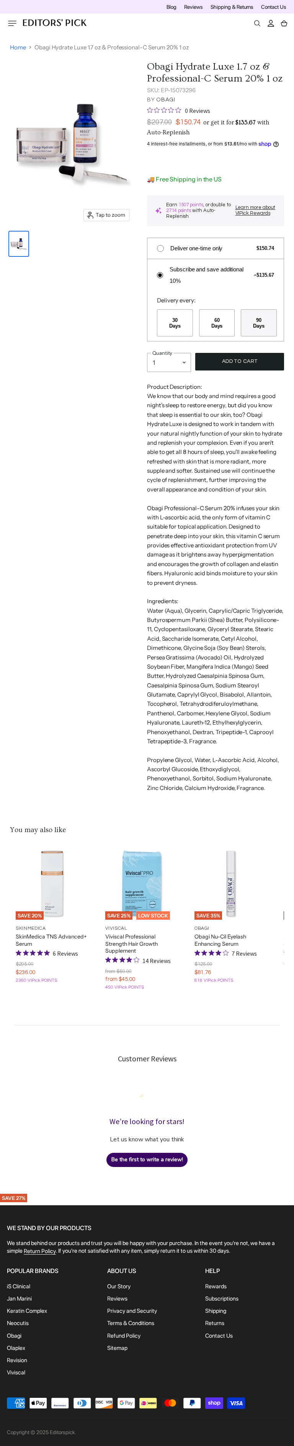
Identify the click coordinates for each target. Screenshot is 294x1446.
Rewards (216, 1286)
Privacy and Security (132, 1310)
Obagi (165, 100)
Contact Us (273, 7)
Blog (171, 7)
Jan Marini (19, 1298)
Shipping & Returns (232, 7)
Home (18, 47)
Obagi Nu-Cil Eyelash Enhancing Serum (220, 940)
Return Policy (40, 1251)
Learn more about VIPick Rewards (255, 210)
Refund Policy (123, 1335)
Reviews (193, 7)
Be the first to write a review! (147, 1159)
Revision (17, 1360)
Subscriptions (221, 1298)
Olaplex (16, 1348)
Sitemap (117, 1348)
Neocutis (18, 1323)
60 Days (217, 323)
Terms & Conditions (130, 1323)
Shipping (215, 1310)
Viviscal (16, 1372)
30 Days (175, 323)
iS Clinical (18, 1286)
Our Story (119, 1286)
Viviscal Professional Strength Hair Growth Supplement (131, 943)
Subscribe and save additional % (206, 275)
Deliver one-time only (196, 248)
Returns (214, 1323)
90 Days (259, 323)
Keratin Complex (27, 1310)
